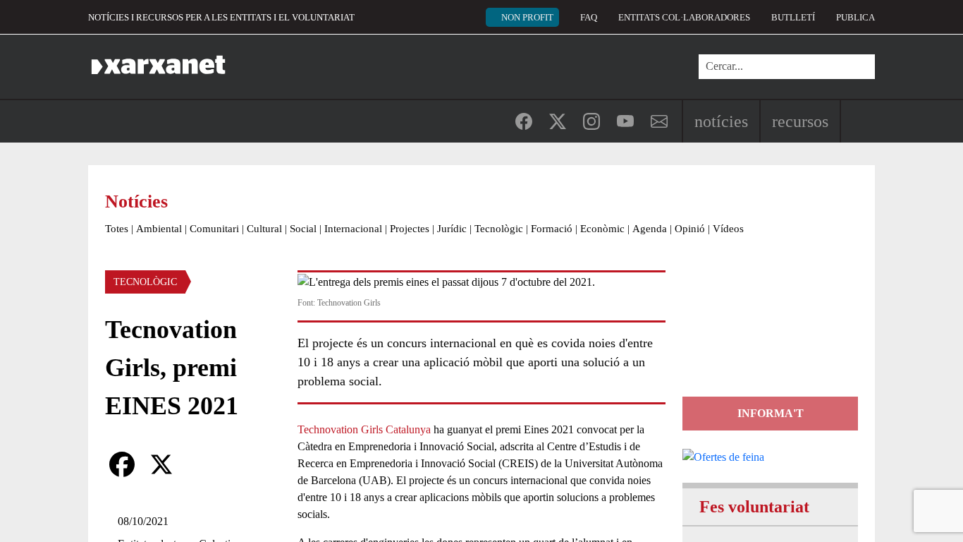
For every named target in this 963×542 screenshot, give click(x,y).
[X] (161, 464)
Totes (116, 228)
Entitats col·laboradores (684, 17)
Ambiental (159, 228)
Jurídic (452, 228)
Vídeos (728, 228)
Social (303, 228)
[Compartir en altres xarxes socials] (201, 464)
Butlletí (793, 17)
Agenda (649, 228)
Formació (551, 228)
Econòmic (602, 228)
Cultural (264, 228)
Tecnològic (498, 228)
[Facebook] (122, 464)
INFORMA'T (770, 413)
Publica (855, 17)
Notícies (721, 121)
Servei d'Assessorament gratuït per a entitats (767, 333)
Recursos (800, 121)
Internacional (353, 228)
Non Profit (527, 17)
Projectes (409, 228)
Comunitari (214, 228)
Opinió (690, 228)
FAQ (588, 17)
